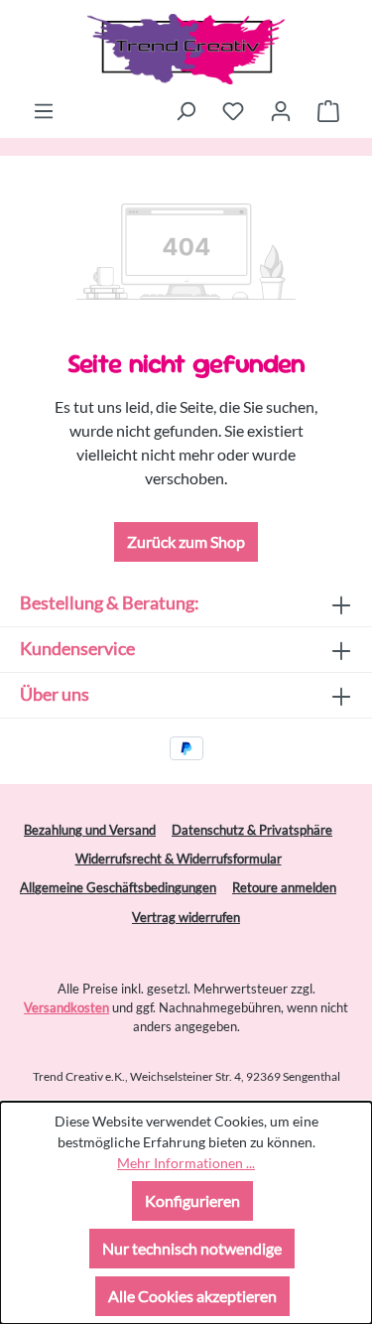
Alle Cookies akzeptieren (192, 1295)
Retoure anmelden (284, 887)
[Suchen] (185, 110)
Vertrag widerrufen (186, 917)
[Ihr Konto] (281, 110)
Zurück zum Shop (186, 541)
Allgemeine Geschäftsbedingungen (118, 887)
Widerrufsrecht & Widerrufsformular (178, 858)
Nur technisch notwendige (192, 1248)
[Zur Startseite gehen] (186, 49)
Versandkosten (66, 1007)
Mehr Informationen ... (186, 1162)
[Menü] (43, 110)
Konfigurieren (192, 1200)
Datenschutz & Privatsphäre (252, 830)
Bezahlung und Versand (90, 830)
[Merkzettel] (233, 110)
